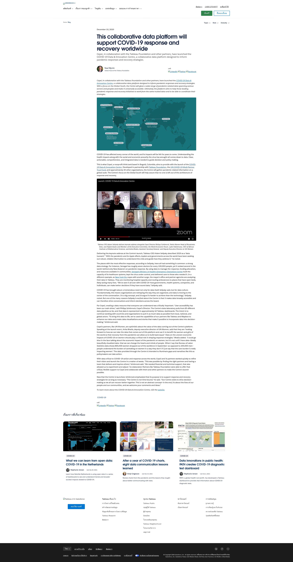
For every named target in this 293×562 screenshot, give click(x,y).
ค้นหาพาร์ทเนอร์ (183, 503)
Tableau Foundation (157, 167)
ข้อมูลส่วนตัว (94, 556)
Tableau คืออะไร (109, 499)
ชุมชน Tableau (149, 499)
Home (65, 22)
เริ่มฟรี (206, 13)
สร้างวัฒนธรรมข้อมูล (109, 507)
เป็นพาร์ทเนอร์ (183, 507)
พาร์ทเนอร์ (182, 499)
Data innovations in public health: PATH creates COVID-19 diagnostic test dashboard (202, 464)
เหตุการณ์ (146, 532)
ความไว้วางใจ (79, 549)
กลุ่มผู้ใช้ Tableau (149, 507)
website (161, 390)
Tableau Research (109, 516)
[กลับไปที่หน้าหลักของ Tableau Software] (73, 2)
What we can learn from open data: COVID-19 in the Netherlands (89, 462)
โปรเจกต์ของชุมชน (150, 520)
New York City (121, 277)
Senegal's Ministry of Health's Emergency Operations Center (157, 271)
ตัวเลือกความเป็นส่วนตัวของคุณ (149, 556)
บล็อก (90, 549)
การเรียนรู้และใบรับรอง (214, 507)
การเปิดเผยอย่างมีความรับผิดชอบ (111, 556)
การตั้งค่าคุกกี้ (128, 556)
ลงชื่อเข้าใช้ (224, 7)
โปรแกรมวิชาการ (149, 528)
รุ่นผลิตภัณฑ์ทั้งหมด (213, 516)
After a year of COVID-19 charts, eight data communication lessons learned (145, 464)
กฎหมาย (65, 556)
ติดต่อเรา (199, 7)
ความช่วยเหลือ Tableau (214, 511)
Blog (69, 22)
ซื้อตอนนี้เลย (222, 13)
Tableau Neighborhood (152, 524)
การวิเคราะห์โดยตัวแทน (110, 503)
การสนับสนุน (211, 499)
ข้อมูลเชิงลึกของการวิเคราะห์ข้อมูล (114, 511)
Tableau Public (149, 503)
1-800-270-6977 (211, 7)
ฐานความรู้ (210, 503)
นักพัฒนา (99, 549)
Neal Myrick (110, 68)
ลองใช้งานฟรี (76, 506)
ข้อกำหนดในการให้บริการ (79, 556)
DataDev (146, 516)
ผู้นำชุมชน (147, 511)
